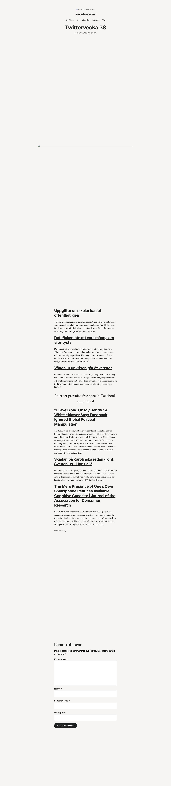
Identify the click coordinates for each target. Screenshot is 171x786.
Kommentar (61, 659)
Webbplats (59, 712)
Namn (58, 688)
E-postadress (62, 700)
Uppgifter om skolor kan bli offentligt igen (78, 313)
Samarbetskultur (85, 14)
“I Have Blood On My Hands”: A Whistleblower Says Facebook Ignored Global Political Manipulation (81, 417)
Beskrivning (61, 530)
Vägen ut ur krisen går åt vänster (83, 368)
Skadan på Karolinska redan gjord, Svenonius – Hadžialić (84, 461)
